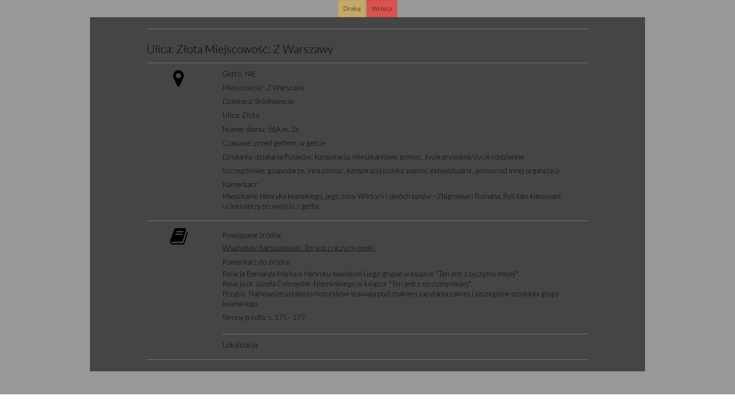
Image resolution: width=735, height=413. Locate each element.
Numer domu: (244, 129)
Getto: (232, 73)
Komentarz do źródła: (256, 261)
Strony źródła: (244, 317)
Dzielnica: (237, 101)
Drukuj (352, 8)
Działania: (237, 156)
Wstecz (382, 8)
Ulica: (160, 48)
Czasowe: (237, 142)
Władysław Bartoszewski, (299, 247)
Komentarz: (240, 184)
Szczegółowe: (244, 170)
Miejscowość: (238, 48)
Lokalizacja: (240, 344)
